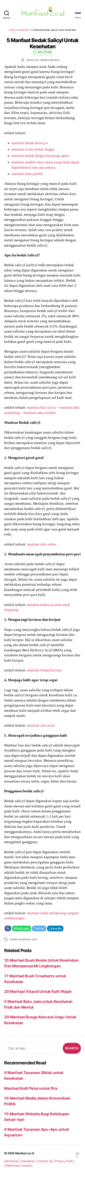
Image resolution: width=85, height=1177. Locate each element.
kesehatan (25, 939)
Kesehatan (23, 29)
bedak (13, 939)
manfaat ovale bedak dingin (33, 149)
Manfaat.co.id (24, 1153)
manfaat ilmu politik (27, 174)
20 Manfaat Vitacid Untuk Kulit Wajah (38, 991)
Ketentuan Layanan (19, 1165)
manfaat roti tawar (41, 725)
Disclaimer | (29, 1161)
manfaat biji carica (41, 407)
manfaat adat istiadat (40, 412)
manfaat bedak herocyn (30, 143)
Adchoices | (12, 1161)
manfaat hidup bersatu (44, 670)
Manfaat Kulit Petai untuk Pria (30, 1088)
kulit (34, 939)
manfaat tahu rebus (41, 544)
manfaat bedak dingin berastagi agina (41, 155)
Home (12, 29)
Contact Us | (46, 1161)
